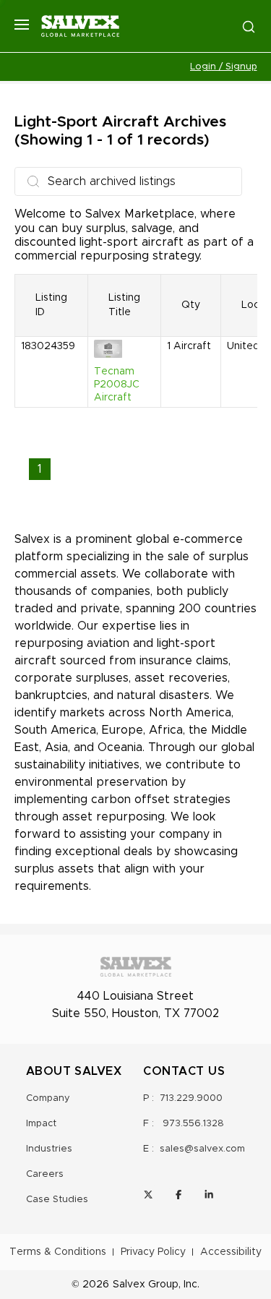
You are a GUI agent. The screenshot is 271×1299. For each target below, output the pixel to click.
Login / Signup (223, 67)
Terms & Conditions (57, 1252)
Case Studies (57, 1199)
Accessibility (231, 1252)
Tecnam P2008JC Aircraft (116, 384)
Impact (41, 1123)
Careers (45, 1174)
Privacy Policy (153, 1252)
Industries (49, 1149)
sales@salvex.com (202, 1149)
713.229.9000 (191, 1098)
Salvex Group (145, 1284)
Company (48, 1098)
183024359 (48, 346)
